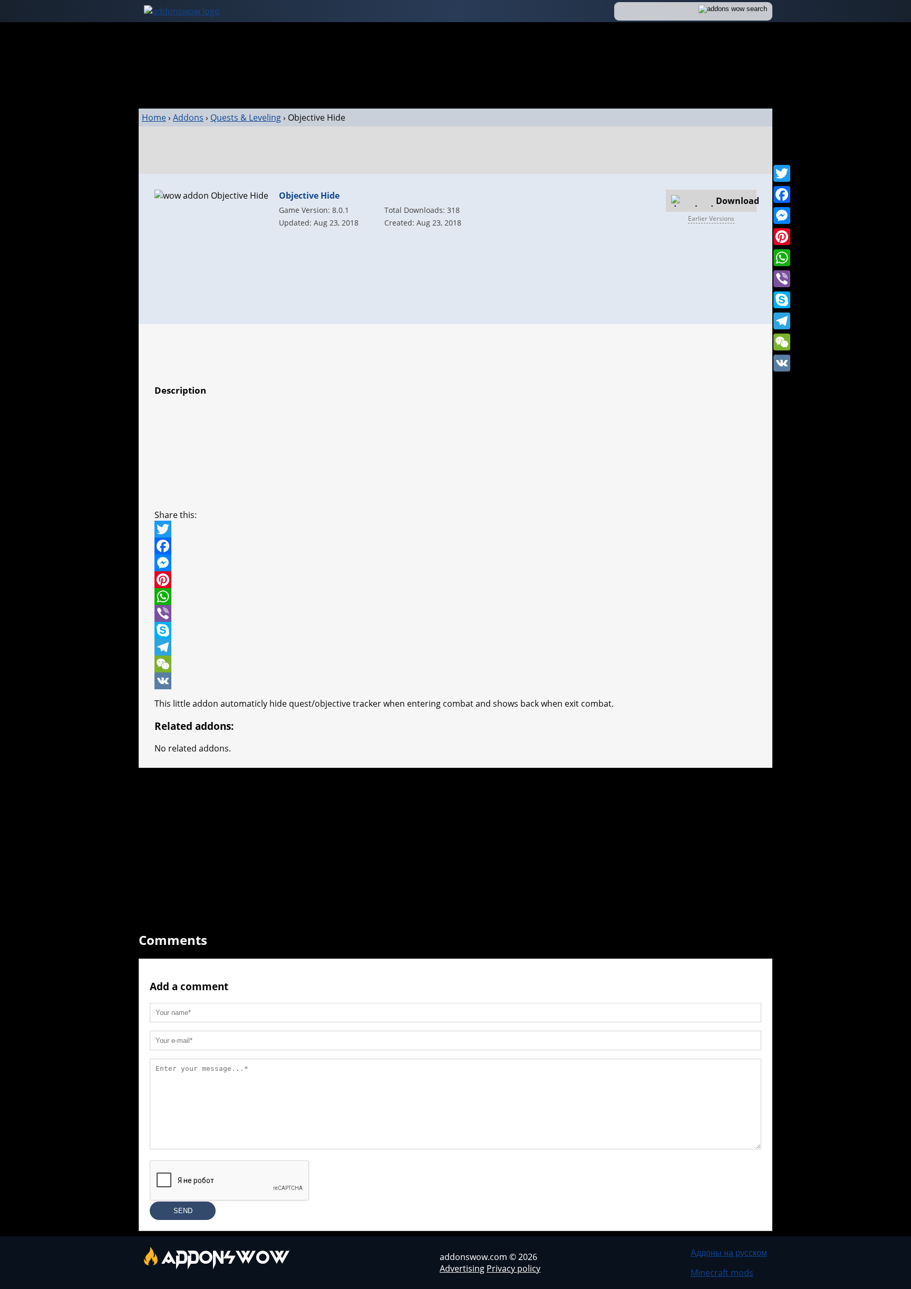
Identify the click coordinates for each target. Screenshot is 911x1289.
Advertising (462, 1268)
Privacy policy (513, 1268)
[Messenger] (781, 215)
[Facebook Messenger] (455, 562)
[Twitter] (781, 173)
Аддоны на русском (729, 1252)
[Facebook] (781, 194)
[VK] (781, 363)
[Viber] (781, 278)
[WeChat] (781, 342)
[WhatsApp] (781, 257)
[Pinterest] (781, 236)
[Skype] (781, 299)
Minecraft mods (722, 1272)
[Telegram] (781, 320)
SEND (182, 1211)
